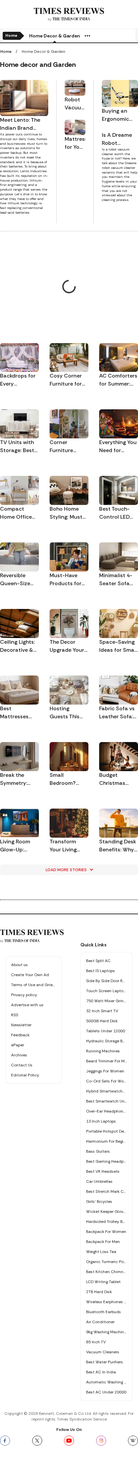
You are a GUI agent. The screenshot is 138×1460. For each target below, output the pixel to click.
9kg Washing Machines (106, 1332)
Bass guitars (98, 1151)
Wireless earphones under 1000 (106, 1302)
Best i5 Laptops (100, 970)
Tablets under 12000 (105, 1031)
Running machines (103, 1051)
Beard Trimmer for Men (106, 1061)
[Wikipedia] (133, 1441)
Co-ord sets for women (106, 1081)
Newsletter (21, 1025)
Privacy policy (24, 995)
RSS (14, 1015)
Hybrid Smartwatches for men (106, 1091)
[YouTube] (69, 1441)
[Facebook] (5, 1441)
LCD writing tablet (103, 1281)
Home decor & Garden (54, 36)
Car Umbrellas (99, 1181)
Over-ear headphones (106, 1111)
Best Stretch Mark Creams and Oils (106, 1191)
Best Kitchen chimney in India (106, 1271)
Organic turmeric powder (106, 1261)
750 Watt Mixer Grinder (106, 1001)
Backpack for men (103, 1241)
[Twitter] (37, 1441)
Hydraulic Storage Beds (106, 1041)
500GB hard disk (102, 1021)
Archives (19, 1055)
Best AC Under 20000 (106, 1392)
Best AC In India (101, 1372)
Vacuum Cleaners (102, 1352)
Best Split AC (98, 960)
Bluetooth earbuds (103, 1312)
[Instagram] (101, 1441)
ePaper (17, 1045)
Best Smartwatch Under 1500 (106, 1101)
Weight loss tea (101, 1251)
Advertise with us (27, 1005)
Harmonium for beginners (106, 1141)
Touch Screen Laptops (106, 991)
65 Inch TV (96, 1342)
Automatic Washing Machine (106, 1382)
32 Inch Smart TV (102, 1011)
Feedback (20, 1035)
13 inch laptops (101, 1121)
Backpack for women (106, 1231)
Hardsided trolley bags (106, 1221)
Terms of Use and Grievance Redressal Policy (33, 984)
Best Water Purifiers (104, 1362)
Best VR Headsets (103, 1171)
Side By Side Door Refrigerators (106, 980)
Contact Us (21, 1065)
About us (19, 964)
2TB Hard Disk (99, 1291)
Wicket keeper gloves (106, 1211)
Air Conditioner (100, 1322)
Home (11, 35)
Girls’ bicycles (99, 1201)
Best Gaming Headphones (106, 1161)
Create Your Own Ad (30, 974)
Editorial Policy (25, 1075)
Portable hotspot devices (106, 1131)
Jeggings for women (105, 1071)
